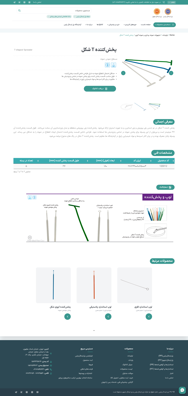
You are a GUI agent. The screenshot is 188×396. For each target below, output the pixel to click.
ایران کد (137, 160)
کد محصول (163, 160)
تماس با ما (37, 2)
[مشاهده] (149, 316)
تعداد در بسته (26, 160)
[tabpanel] (134, 296)
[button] (171, 73)
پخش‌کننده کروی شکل (60, 307)
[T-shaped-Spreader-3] (147, 73)
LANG (173, 2)
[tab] (165, 187)
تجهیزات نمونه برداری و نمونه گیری (148, 35)
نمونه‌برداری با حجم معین (144, 310)
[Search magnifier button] (19, 10)
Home (172, 35)
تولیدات (165, 35)
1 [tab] (94, 330)
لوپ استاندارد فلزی (143, 307)
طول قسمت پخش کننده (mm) (64, 160)
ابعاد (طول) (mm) (105, 160)
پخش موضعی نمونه (64, 310)
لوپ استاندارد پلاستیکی (100, 307)
